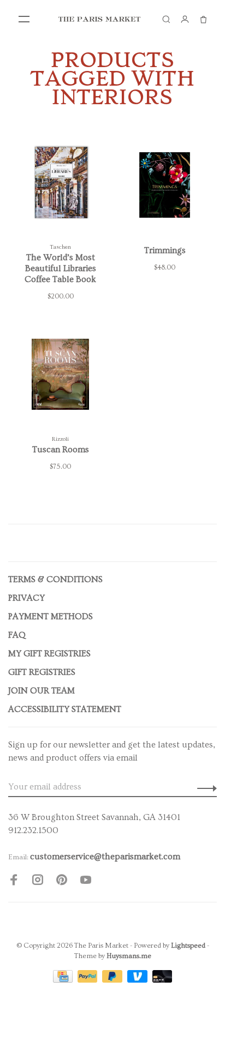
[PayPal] (89, 980)
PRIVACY (26, 598)
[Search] (166, 19)
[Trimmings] (164, 184)
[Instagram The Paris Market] (37, 882)
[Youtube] (85, 882)
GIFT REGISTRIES (41, 672)
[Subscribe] (204, 787)
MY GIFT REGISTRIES (49, 654)
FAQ (17, 635)
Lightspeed (188, 945)
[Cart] (203, 19)
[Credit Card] (64, 980)
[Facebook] (13, 882)
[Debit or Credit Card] (162, 980)
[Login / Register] (185, 19)
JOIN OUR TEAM (41, 691)
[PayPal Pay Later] (113, 980)
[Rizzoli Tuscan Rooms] (60, 376)
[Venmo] (138, 980)
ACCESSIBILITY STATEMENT (64, 709)
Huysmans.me (128, 956)
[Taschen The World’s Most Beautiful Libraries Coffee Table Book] (60, 184)
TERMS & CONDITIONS (55, 579)
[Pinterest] (61, 882)
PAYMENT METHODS (50, 616)
